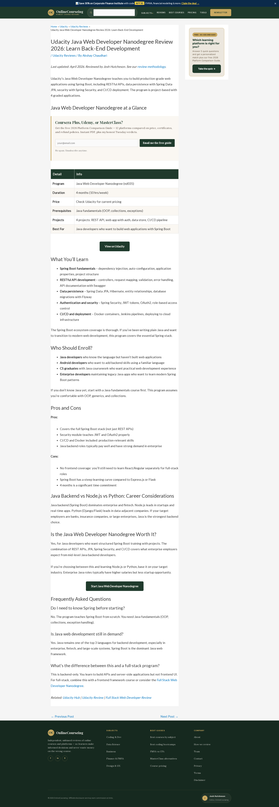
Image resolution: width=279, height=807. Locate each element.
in (58, 758)
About (197, 737)
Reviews (161, 12)
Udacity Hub (71, 697)
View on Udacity (114, 246)
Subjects (146, 13)
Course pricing (158, 765)
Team (197, 751)
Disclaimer (199, 780)
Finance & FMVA (115, 758)
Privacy (198, 765)
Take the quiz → (206, 68)
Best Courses (176, 12)
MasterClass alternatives (163, 758)
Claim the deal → (190, 3)
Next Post (169, 716)
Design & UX (113, 765)
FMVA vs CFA (157, 751)
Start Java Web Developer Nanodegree (114, 586)
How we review (202, 744)
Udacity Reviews (64, 55)
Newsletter (220, 12)
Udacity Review (92, 697)
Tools (203, 12)
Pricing (192, 12)
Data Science (113, 744)
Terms (197, 772)
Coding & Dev (113, 737)
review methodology (151, 66)
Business (111, 751)
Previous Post (62, 716)
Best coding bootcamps (163, 744)
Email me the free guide (157, 142)
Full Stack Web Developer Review (128, 697)
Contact (198, 758)
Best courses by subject (163, 737)
